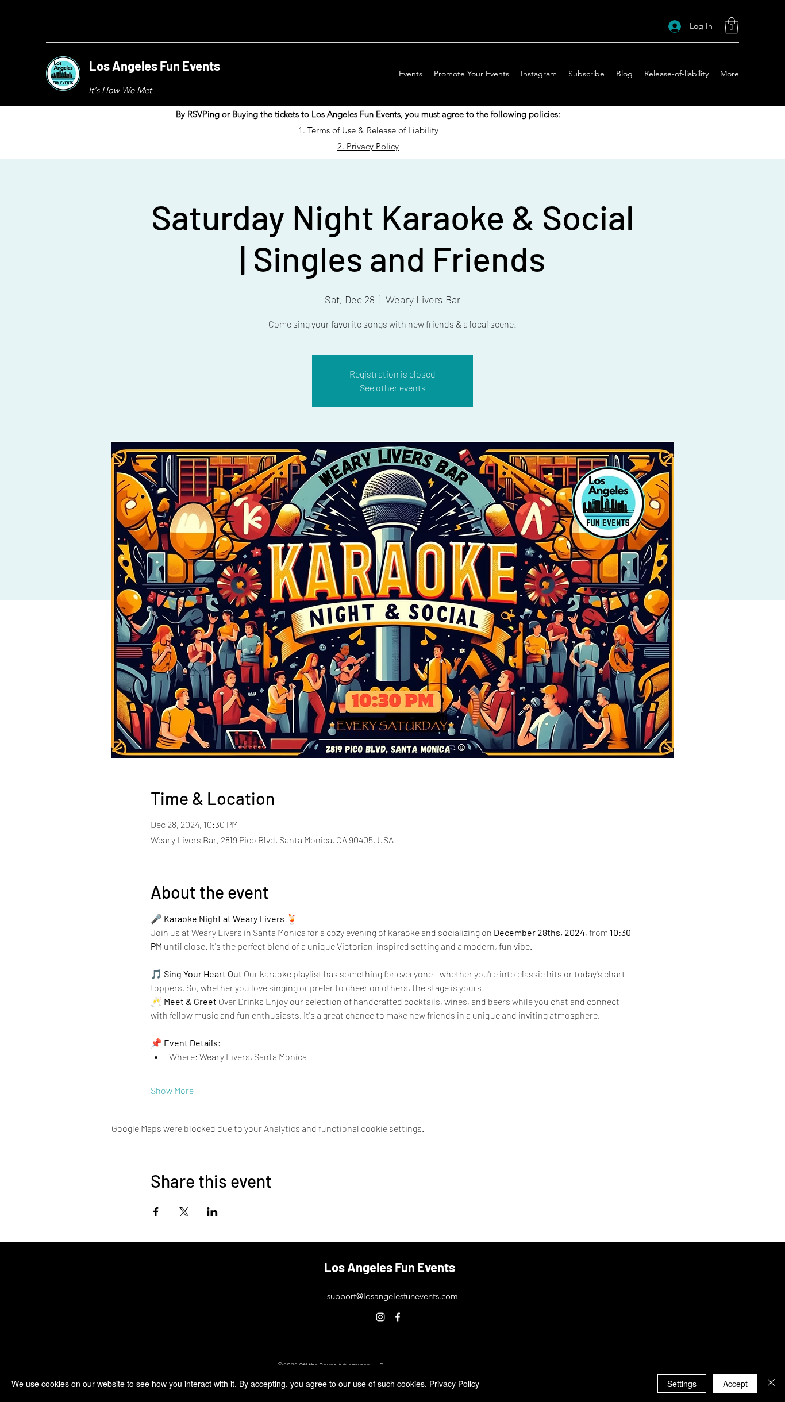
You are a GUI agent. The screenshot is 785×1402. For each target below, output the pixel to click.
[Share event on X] (184, 1211)
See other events (393, 387)
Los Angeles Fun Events (154, 65)
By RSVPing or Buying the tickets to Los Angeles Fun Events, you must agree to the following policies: (368, 114)
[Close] (771, 1383)
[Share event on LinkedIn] (212, 1211)
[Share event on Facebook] (156, 1211)
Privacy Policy (454, 1383)
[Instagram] (380, 1317)
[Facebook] (397, 1317)
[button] (731, 25)
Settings (682, 1383)
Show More (172, 1090)
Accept (735, 1383)
